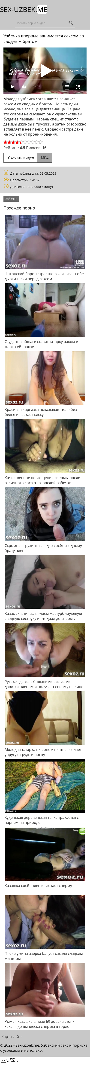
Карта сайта (12, 1036)
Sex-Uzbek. (23, 9)
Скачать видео (27, 157)
